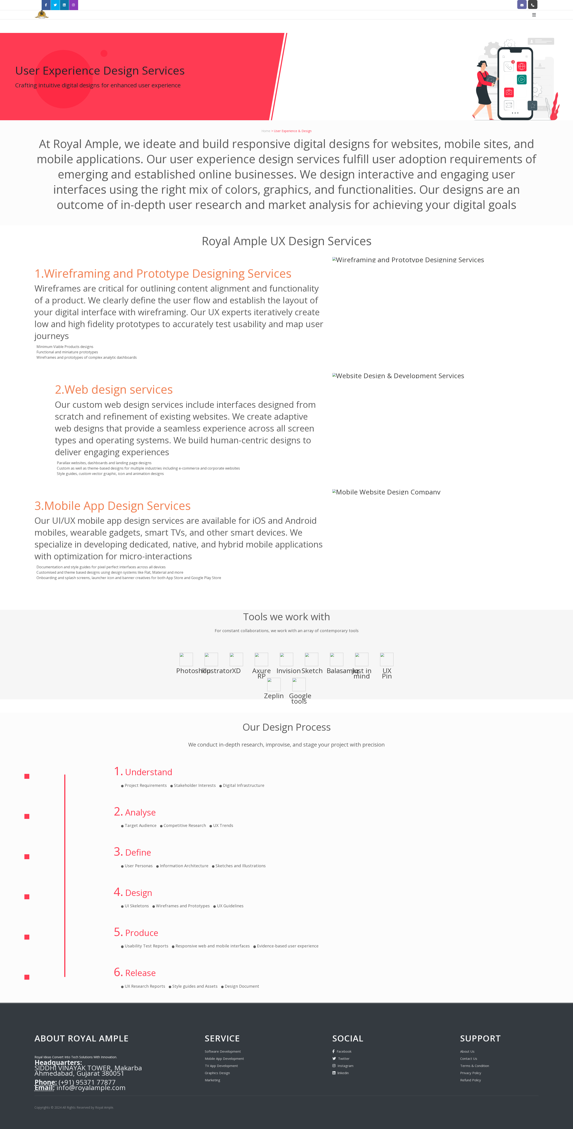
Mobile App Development (224, 1058)
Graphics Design (217, 1073)
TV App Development (221, 1065)
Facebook (343, 1051)
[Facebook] (46, 5)
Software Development (223, 1051)
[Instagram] (73, 5)
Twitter (343, 1058)
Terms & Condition (474, 1065)
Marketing (212, 1080)
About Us (467, 1051)
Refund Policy (470, 1080)
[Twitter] (55, 5)
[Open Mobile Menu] (534, 15)
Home (266, 131)
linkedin (343, 1073)
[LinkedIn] (64, 5)
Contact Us (468, 1058)
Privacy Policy (470, 1073)
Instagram (345, 1065)
